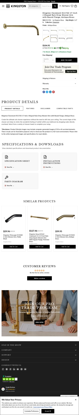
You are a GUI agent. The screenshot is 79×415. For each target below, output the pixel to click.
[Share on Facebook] (44, 92)
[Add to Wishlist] (38, 13)
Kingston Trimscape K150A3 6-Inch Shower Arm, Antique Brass (65, 237)
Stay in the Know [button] (11, 345)
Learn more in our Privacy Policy (42, 407)
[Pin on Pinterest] (53, 92)
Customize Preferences (31, 411)
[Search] (55, 6)
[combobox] (46, 6)
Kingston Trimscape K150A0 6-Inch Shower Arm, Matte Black (13, 237)
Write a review (39, 278)
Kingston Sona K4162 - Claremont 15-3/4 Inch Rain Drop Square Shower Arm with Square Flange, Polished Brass (39, 237)
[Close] (75, 399)
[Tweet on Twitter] (47, 92)
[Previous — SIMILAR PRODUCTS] (4, 218)
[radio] (46, 30)
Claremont (56, 22)
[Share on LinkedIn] (50, 92)
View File (10, 167)
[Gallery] (21, 31)
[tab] (12, 108)
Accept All (48, 411)
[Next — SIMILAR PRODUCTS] (74, 218)
